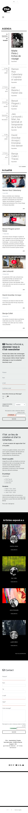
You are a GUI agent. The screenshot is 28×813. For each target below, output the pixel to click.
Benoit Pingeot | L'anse (15, 103)
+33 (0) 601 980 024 (9, 746)
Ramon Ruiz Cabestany (11, 190)
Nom (3, 683)
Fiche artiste (14, 549)
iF (4, 451)
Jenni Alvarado (14, 610)
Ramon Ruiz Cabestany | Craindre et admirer (16, 74)
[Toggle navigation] (3, 17)
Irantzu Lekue (14, 546)
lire (24, 208)
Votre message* (6, 708)
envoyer (14, 419)
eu (14, 1)
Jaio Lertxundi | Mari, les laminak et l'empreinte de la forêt (17, 121)
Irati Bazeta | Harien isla (16, 90)
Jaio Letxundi (7, 271)
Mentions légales (18, 810)
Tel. (3, 689)
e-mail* (4, 695)
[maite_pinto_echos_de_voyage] (17, 40)
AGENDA (6, 28)
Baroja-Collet (7, 313)
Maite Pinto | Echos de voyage (16, 54)
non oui (3, 397)
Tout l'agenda (22, 166)
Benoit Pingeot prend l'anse (11, 230)
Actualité (7, 170)
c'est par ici (11, 503)
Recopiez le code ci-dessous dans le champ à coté (14, 411)
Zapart (8, 453)
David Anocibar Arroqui (11, 295)
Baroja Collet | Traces (15, 156)
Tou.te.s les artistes (20, 653)
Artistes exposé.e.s (13, 520)
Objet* (4, 702)
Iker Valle (14, 578)
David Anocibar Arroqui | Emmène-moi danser (17, 140)
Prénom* (4, 676)
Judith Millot (14, 642)
